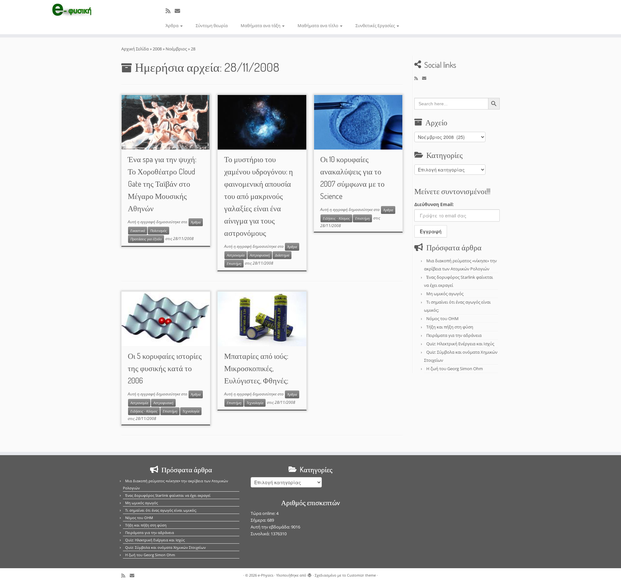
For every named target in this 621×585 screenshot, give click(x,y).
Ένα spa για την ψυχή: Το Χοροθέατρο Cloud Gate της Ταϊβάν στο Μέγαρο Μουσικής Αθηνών (162, 183)
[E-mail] (179, 11)
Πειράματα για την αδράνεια (454, 335)
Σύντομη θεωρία (212, 25)
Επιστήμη (234, 263)
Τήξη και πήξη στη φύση (449, 327)
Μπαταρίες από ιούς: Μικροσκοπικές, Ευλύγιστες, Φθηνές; (256, 368)
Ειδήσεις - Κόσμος (336, 218)
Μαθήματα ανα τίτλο (318, 25)
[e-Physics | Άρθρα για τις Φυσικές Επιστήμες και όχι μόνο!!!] (71, 10)
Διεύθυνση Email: (434, 204)
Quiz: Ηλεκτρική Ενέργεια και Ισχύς (460, 344)
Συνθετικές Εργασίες (375, 25)
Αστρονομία (236, 255)
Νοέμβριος (176, 49)
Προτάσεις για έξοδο (146, 239)
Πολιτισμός (158, 230)
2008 (157, 49)
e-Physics (265, 575)
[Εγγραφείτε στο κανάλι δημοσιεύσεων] (170, 11)
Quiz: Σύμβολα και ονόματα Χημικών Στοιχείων (165, 547)
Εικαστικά (137, 230)
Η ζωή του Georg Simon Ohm (454, 368)
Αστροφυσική (260, 255)
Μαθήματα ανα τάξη (261, 25)
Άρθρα (173, 25)
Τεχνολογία (190, 411)
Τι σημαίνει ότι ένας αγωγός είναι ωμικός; (161, 510)
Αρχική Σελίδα (135, 49)
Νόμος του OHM (442, 318)
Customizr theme (361, 575)
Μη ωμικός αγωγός (444, 294)
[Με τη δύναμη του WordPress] (309, 574)
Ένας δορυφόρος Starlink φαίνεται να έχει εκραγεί (168, 495)
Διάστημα (282, 255)
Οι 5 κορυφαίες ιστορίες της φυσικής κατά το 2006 (165, 368)
